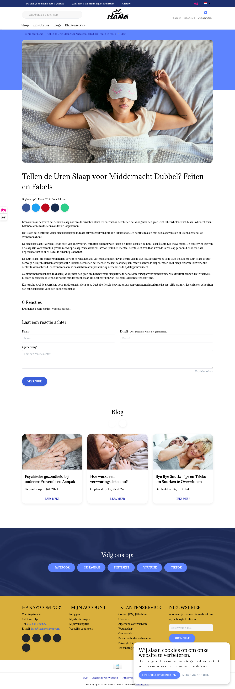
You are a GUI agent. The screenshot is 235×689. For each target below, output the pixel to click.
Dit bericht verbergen (159, 675)
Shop (25, 25)
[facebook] (26, 638)
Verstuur (34, 381)
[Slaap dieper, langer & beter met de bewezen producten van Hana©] (117, 15)
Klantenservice (75, 25)
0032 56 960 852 (37, 623)
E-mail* (143, 331)
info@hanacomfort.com (45, 628)
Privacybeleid (129, 677)
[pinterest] (47, 638)
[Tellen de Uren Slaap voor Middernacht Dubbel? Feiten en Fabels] (52, 452)
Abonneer (182, 638)
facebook (62, 567)
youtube (150, 567)
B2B (85, 677)
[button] (122, 423)
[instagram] (36, 638)
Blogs (57, 25)
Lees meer (52, 498)
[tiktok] (26, 647)
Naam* (26, 331)
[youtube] (57, 638)
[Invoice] (117, 666)
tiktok (176, 567)
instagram (92, 567)
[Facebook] (26, 208)
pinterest (121, 567)
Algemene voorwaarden (105, 677)
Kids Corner (41, 25)
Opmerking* (29, 347)
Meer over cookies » (196, 675)
